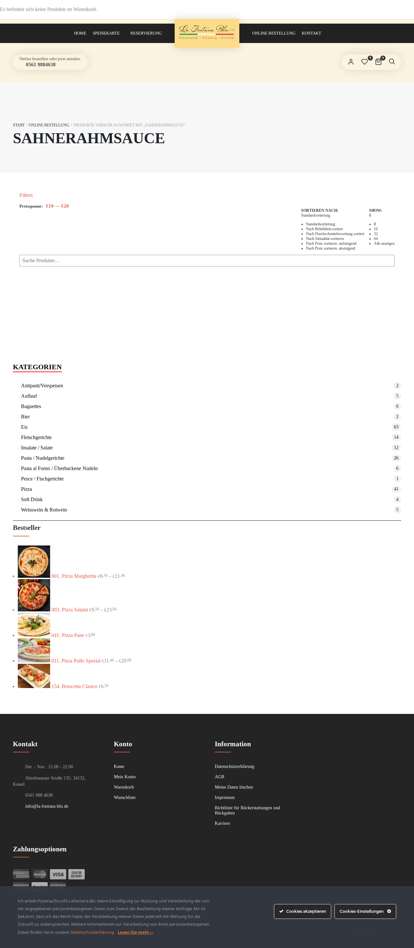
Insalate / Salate (37, 447)
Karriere (222, 823)
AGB (219, 776)
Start (19, 125)
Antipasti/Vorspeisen (42, 385)
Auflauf (29, 396)
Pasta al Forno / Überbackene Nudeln (59, 468)
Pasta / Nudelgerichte (42, 458)
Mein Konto (125, 776)
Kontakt (311, 33)
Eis (24, 427)
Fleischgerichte (36, 437)
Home (80, 33)
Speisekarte (106, 33)
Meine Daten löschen (234, 787)
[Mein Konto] (351, 62)
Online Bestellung (273, 33)
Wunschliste (125, 797)
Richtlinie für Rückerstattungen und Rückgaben (247, 810)
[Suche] (392, 62)
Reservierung (146, 33)
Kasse (119, 766)
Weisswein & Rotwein (44, 509)
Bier (25, 416)
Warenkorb (124, 787)
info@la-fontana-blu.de (46, 806)
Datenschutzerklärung (234, 766)
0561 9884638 (40, 64)
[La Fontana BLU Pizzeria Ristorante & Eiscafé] (207, 32)
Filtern (26, 195)
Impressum (225, 797)
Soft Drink (32, 499)
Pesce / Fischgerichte (42, 478)
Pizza (26, 489)
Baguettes (31, 406)
